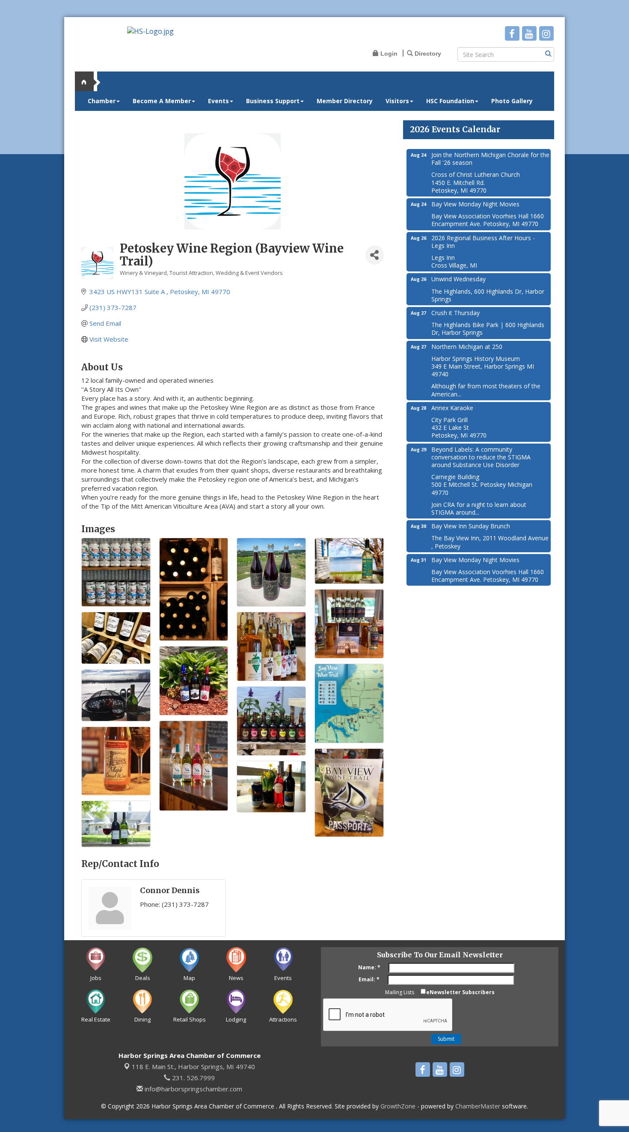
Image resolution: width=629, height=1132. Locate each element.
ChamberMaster (477, 1106)
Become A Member (162, 101)
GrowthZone (397, 1106)
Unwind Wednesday (458, 279)
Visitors (397, 101)
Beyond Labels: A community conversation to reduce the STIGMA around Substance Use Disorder (481, 457)
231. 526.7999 (192, 1077)
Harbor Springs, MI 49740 (193, 1066)
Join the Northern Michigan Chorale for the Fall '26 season (490, 159)
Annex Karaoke (452, 408)
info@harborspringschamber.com (192, 1088)
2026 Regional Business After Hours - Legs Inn (483, 242)
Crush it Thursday (455, 313)
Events (218, 101)
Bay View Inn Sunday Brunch (470, 526)
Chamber (102, 101)
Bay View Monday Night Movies (475, 204)
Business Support (273, 101)
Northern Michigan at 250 (466, 347)
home (88, 81)
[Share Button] (374, 255)
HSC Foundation (450, 101)
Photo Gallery (512, 101)
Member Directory (345, 101)
